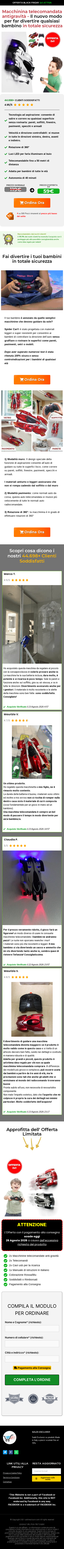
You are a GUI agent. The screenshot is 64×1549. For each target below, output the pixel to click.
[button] (32, 203)
